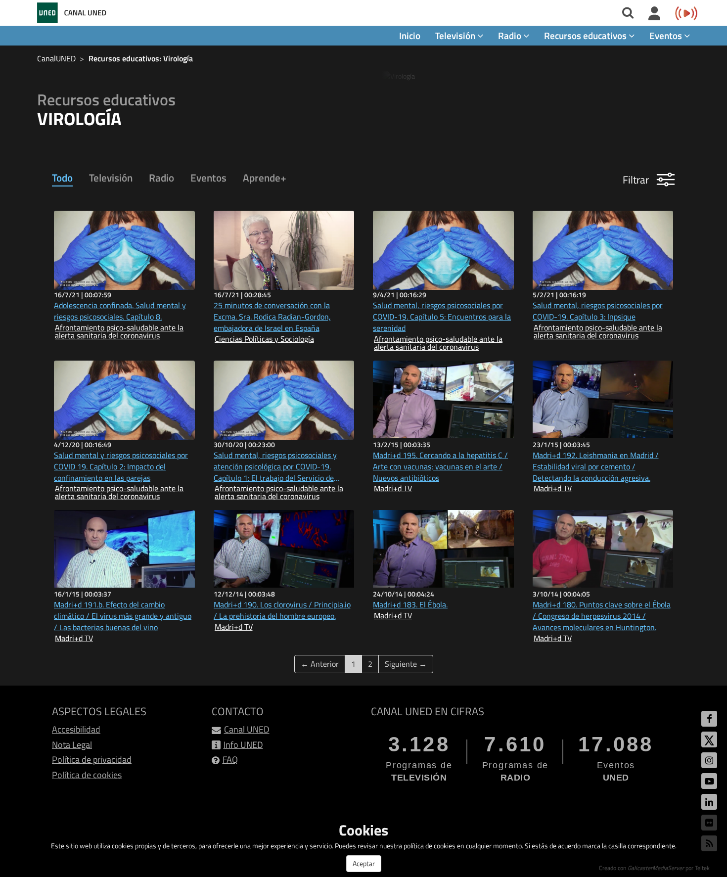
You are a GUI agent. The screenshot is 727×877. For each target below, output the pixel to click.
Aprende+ (264, 177)
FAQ (230, 759)
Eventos (208, 177)
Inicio (409, 35)
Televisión (111, 177)
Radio (161, 177)
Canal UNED (247, 729)
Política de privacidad (92, 759)
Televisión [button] (456, 35)
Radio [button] (510, 35)
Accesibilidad (76, 729)
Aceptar (364, 863)
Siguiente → (406, 664)
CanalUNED (56, 58)
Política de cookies (87, 775)
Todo (62, 177)
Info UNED (243, 744)
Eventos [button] (666, 35)
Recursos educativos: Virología (141, 58)
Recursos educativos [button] (586, 35)
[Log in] (654, 13)
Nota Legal (72, 744)
